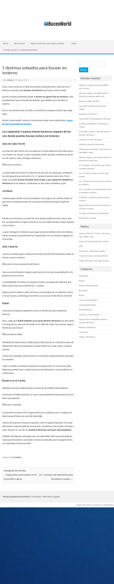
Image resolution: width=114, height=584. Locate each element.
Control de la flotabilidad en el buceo (95, 119)
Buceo (81, 295)
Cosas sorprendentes (88, 300)
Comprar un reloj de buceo (90, 140)
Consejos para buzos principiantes (94, 213)
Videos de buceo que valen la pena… (48, 43)
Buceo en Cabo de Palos (89, 101)
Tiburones (83, 332)
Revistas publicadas (87, 327)
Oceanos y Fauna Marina (89, 315)
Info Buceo (19, 43)
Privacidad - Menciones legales (45, 496)
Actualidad (16, 457)
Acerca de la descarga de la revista (94, 241)
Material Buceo (85, 310)
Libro (74, 43)
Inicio (5, 43)
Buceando (83, 290)
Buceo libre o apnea (87, 218)
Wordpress (109, 505)
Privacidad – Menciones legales (92, 251)
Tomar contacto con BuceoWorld (20, 50)
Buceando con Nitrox (88, 114)
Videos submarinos (87, 337)
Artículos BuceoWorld (88, 285)
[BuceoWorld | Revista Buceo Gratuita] (57, 35)
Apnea (81, 281)
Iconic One (80, 505)
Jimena (10, 80)
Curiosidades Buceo (87, 305)
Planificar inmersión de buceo (91, 144)
